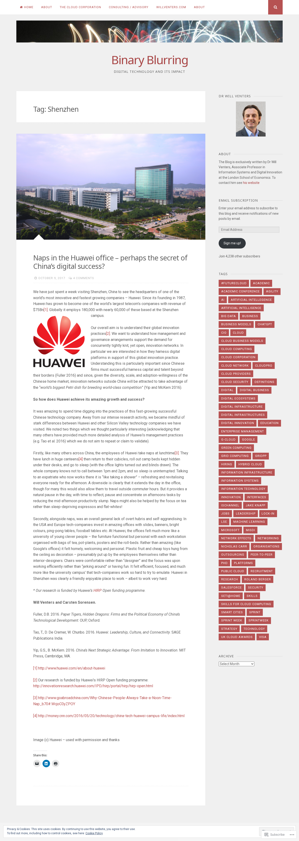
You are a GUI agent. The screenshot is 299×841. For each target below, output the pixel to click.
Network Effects (236, 538)
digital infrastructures (243, 415)
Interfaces (256, 497)
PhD (224, 563)
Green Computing (236, 447)
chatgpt (265, 324)
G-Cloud (228, 439)
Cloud (238, 332)
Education (269, 423)
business (250, 316)
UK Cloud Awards (237, 637)
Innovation (231, 497)
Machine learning (249, 521)
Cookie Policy (94, 833)
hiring (226, 464)
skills (252, 596)
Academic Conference (240, 291)
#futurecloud (234, 283)
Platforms (243, 563)
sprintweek (259, 620)
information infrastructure (246, 472)
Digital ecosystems (238, 398)
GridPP (261, 456)
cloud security (234, 382)
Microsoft (230, 530)
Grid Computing (235, 456)
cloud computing (236, 349)
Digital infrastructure (242, 406)
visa (263, 637)
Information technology (243, 489)
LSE (224, 521)
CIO (224, 332)
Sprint (254, 612)
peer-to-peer (262, 554)
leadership (246, 513)
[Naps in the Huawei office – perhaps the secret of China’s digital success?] (110, 187)
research (229, 579)
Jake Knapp (255, 505)
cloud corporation (238, 357)
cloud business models (242, 341)
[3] (177, 453)
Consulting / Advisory (128, 7)
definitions (264, 382)
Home (28, 7)
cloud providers (236, 373)
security (255, 587)
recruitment (262, 571)
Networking (268, 538)
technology (254, 629)
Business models (236, 324)
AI (222, 299)
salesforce (231, 587)
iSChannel (230, 505)
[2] (108, 333)
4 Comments (83, 278)
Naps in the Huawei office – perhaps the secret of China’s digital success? (110, 262)
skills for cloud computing (246, 604)
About (46, 7)
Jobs (225, 513)
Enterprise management (242, 431)
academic (261, 283)
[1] (46, 310)
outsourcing (232, 554)
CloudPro (263, 365)
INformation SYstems (240, 480)
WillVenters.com (171, 7)
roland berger (257, 579)
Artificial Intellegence (251, 299)
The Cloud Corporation (80, 7)
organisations (266, 546)
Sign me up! (232, 243)
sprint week (231, 620)
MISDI (250, 530)
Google (248, 439)
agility (272, 291)
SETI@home (230, 596)
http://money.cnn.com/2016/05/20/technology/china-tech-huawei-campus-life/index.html (111, 716)
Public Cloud (232, 571)
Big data (228, 316)
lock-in (268, 513)
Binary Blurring (149, 60)
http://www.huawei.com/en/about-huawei (71, 668)
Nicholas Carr (234, 546)
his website (251, 183)
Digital (227, 390)
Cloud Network (235, 365)
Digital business (254, 390)
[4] (81, 459)
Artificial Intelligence (241, 308)
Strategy (229, 629)
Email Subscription (238, 200)
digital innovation (237, 423)
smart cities (232, 612)
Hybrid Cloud (250, 464)
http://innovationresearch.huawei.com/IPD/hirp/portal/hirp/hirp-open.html (93, 686)
